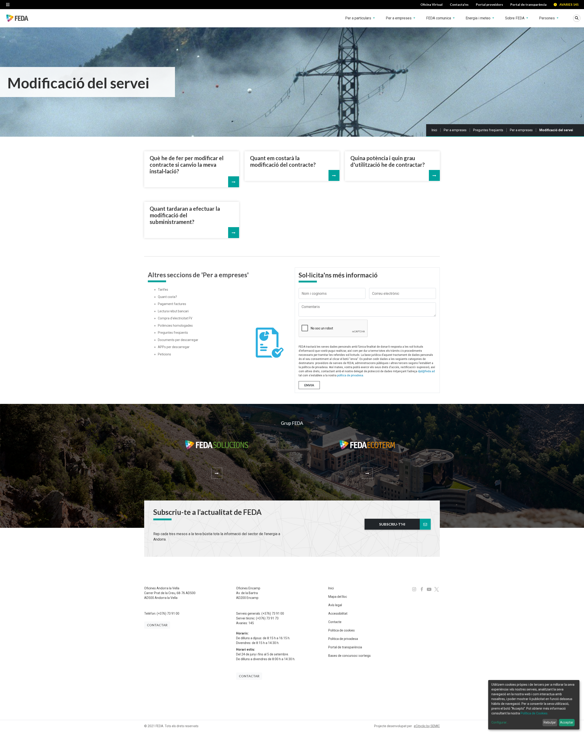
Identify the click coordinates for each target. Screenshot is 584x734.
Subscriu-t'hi (392, 524)
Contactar (157, 625)
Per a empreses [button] (399, 18)
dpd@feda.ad (426, 371)
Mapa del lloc (337, 596)
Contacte (335, 622)
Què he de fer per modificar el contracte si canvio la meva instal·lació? (187, 165)
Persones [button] (547, 18)
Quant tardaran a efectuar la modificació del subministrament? (185, 215)
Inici (434, 130)
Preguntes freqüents (488, 130)
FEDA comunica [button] (439, 18)
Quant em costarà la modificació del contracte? (283, 161)
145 (251, 623)
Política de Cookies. (534, 713)
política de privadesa (350, 375)
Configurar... (499, 722)
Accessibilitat (337, 613)
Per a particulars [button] (358, 18)
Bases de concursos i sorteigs (349, 655)
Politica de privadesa (343, 639)
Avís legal (335, 605)
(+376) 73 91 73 (267, 618)
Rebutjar (550, 722)
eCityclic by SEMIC (427, 726)
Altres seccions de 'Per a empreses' (198, 275)
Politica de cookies (341, 630)
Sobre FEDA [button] (515, 18)
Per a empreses (455, 130)
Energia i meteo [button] (478, 18)
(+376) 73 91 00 (168, 613)
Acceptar (566, 722)
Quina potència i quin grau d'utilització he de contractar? (387, 161)
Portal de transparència (345, 647)
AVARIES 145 (569, 4)
